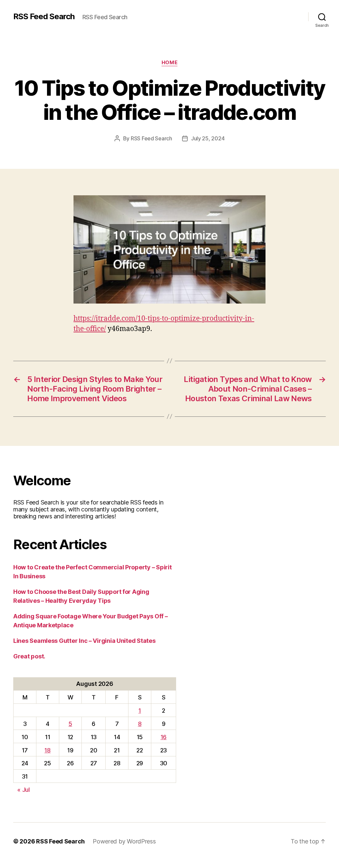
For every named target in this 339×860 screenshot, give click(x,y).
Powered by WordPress (124, 841)
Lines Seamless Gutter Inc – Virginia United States (84, 640)
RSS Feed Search (43, 17)
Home (169, 63)
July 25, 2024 (208, 138)
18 (47, 750)
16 (164, 737)
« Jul (23, 789)
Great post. (29, 656)
